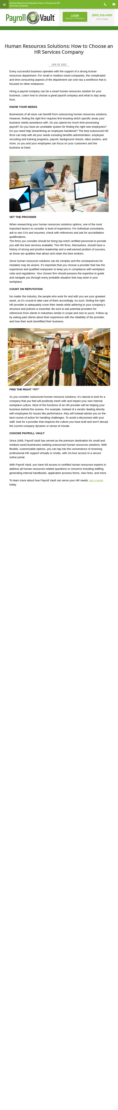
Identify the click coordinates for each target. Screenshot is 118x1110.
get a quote (96, 480)
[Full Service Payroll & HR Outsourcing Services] (30, 17)
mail (113, 4)
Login (75, 17)
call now (105, 4)
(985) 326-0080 (102, 15)
